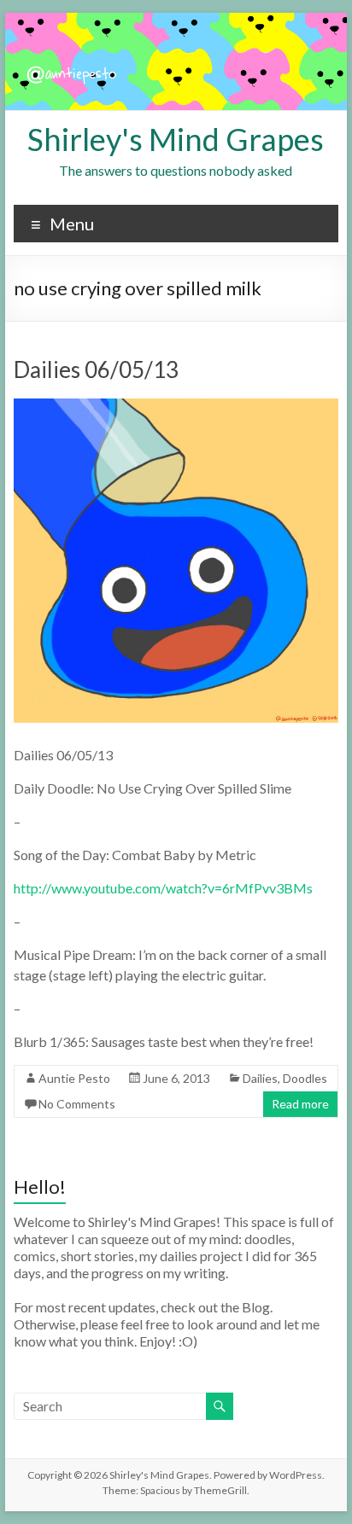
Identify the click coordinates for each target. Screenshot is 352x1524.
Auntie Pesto (74, 1078)
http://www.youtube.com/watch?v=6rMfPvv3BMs (163, 888)
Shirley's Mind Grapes (175, 139)
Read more (300, 1103)
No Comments (76, 1103)
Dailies (260, 1078)
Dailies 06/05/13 (96, 369)
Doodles (305, 1078)
